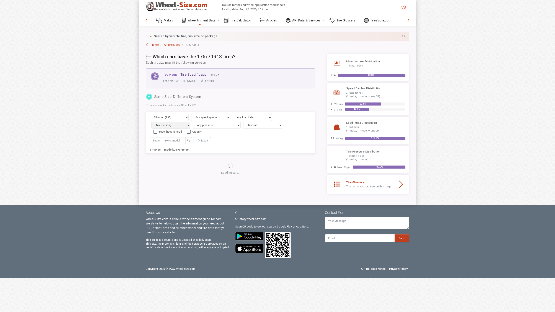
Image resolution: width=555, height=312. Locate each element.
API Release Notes (373, 268)
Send (402, 238)
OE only (197, 131)
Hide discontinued (170, 131)
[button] (277, 36)
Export (204, 140)
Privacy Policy (398, 268)
